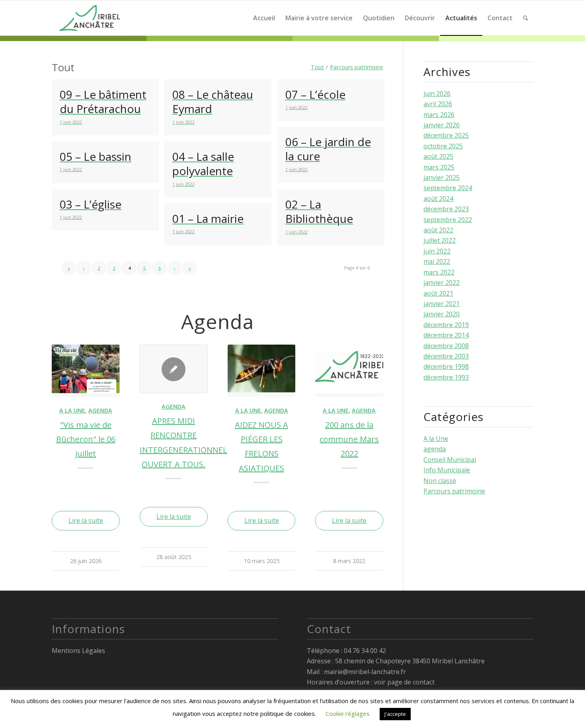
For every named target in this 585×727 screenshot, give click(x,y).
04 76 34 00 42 (365, 650)
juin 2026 (436, 93)
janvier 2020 (441, 314)
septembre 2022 (447, 219)
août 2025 (438, 156)
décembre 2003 (446, 356)
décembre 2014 (446, 335)
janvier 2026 (441, 125)
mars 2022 (438, 272)
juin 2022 (436, 251)
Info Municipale (446, 470)
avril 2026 (437, 103)
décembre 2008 (446, 345)
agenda (100, 410)
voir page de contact (404, 682)
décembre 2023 (446, 209)
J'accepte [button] (395, 713)
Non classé (439, 480)
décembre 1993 (446, 377)
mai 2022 (436, 261)
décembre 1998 (446, 366)
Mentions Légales (78, 650)
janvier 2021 (441, 303)
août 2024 (438, 198)
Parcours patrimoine (454, 491)
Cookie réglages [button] (348, 713)
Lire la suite (85, 520)
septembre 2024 (447, 187)
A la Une (72, 410)
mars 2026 (438, 114)
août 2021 (438, 293)
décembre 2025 (446, 135)
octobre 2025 (443, 146)
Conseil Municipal (449, 459)
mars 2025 (438, 167)
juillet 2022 (439, 240)
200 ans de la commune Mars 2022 (349, 439)
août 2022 (438, 230)
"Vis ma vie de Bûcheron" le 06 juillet (85, 439)
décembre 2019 (446, 324)
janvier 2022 (441, 282)
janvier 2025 (441, 177)
